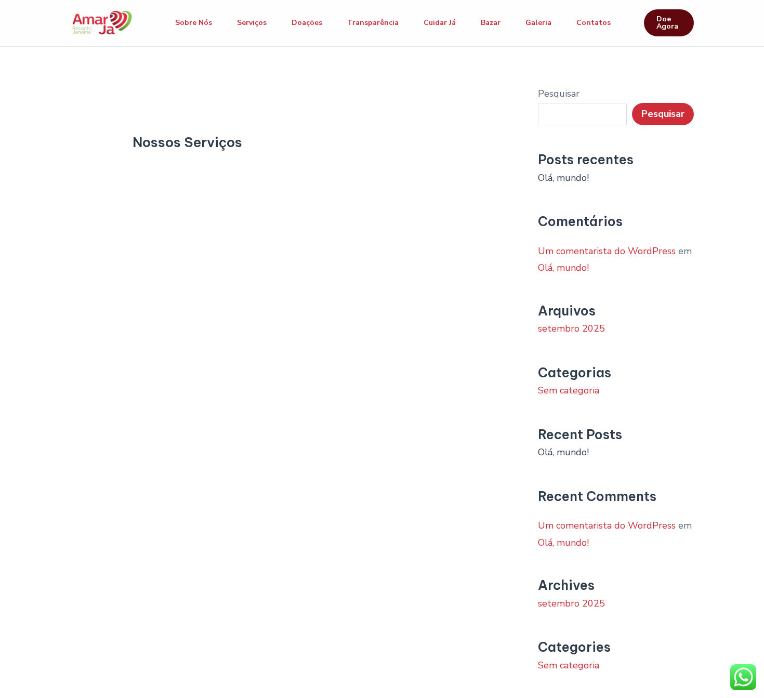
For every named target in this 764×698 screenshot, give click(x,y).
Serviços (252, 23)
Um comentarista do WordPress (607, 251)
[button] (669, 22)
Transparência (373, 23)
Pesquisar (558, 93)
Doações (307, 23)
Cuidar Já (440, 23)
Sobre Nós (193, 23)
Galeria (538, 23)
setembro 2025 (571, 328)
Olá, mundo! (563, 178)
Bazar (490, 23)
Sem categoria (568, 390)
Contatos (593, 23)
